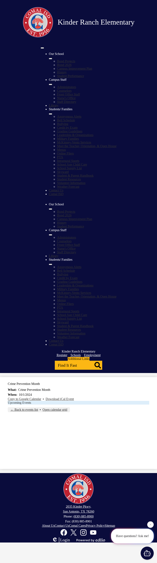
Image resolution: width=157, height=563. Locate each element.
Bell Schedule (66, 120)
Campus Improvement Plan (74, 68)
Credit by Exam (67, 127)
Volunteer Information (71, 183)
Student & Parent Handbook (75, 175)
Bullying (62, 124)
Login (65, 540)
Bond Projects (66, 61)
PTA (60, 157)
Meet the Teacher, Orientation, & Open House (87, 146)
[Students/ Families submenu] (50, 114)
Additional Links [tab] (79, 359)
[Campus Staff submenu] (50, 84)
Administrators (66, 87)
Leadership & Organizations (75, 135)
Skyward (63, 172)
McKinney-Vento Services (74, 142)
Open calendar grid (55, 409)
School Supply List (69, 168)
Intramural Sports (68, 161)
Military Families (68, 138)
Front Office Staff (68, 94)
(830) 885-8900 (83, 516)
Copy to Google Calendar (24, 399)
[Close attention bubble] (150, 524)
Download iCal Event (60, 399)
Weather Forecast (68, 186)
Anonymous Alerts (69, 116)
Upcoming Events (19, 402)
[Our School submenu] (50, 58)
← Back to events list (24, 409)
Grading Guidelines (69, 131)
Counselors (64, 90)
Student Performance (70, 76)
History (62, 72)
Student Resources (69, 179)
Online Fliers (65, 153)
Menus (61, 149)
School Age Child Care (72, 164)
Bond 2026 (64, 65)
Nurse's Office (66, 98)
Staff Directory (66, 102)
